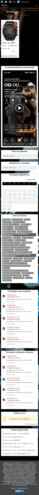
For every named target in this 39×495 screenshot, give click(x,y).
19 (19, 199)
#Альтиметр (20, 240)
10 (10, 195)
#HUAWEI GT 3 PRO (21, 227)
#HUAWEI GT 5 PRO (21, 229)
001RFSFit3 (26, 434)
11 (14, 195)
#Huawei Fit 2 (26, 224)
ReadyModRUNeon (11, 295)
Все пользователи (31, 424)
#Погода (7, 258)
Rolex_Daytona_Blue (28, 450)
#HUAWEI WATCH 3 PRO (25, 232)
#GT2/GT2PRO (17, 219)
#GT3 (27, 219)
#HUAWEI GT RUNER (9, 232)
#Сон (6, 261)
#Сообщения (16, 261)
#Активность (8, 240)
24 (10, 202)
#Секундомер (29, 258)
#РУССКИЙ (17, 258)
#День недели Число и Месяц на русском (16, 247)
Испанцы (7, 280)
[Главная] (5, 2)
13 (24, 195)
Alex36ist (7, 278)
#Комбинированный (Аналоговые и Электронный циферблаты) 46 (17, 255)
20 (24, 199)
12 (19, 195)
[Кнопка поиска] (37, 5)
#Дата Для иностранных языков (14, 245)
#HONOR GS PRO (19, 222)
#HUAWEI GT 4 (8, 229)
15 (34, 195)
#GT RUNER (7, 222)
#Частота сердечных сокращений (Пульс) (16, 266)
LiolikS (6, 56)
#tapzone (7, 238)
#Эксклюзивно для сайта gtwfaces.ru (15, 271)
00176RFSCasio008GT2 (13, 327)
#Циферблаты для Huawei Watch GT (15, 263)
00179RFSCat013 (11, 305)
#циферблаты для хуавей (12, 275)
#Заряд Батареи (21, 250)
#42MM (6, 219)
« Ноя (4, 209)
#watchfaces (27, 238)
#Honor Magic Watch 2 (11, 224)
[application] (19, 108)
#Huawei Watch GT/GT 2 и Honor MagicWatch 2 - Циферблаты (16, 234)
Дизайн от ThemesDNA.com (19, 488)
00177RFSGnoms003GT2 (13, 317)
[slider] (18, 143)
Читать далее (28, 299)
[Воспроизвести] (5, 144)
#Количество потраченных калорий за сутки (17, 252)
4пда (26, 275)
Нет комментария (12, 45)
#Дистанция (8, 250)
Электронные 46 (12, 56)
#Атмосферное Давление (11, 243)
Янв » (9, 209)
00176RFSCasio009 (12, 338)
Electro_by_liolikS (8, 43)
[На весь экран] (34, 144)
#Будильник (27, 243)
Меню (5, 5)
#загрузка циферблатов (11, 273)
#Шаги (6, 268)
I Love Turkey (18, 278)
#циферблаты (27, 273)
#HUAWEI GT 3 (8, 227)
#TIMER (16, 238)
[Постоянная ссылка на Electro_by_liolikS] (10, 31)
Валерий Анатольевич (14, 297)
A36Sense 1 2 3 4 (28, 444)
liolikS (4, 45)
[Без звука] (31, 144)
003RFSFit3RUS (18, 437)
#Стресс (27, 261)
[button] (20, 108)
